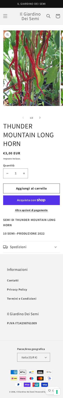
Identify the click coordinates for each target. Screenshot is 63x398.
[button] (5, 16)
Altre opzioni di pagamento (31, 210)
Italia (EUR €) (29, 357)
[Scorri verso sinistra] (23, 118)
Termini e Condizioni (21, 298)
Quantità (9, 165)
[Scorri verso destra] (40, 118)
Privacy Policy (17, 289)
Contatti (13, 280)
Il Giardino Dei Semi (25, 392)
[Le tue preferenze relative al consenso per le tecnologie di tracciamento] (57, 392)
